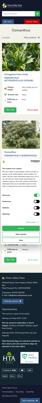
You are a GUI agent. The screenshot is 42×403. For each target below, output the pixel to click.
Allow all (21, 228)
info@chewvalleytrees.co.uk (20, 295)
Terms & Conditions (8, 392)
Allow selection (21, 234)
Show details (31, 222)
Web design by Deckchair (9, 396)
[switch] (37, 201)
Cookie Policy (30, 392)
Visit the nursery (11, 301)
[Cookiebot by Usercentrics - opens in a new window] (31, 161)
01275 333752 (18, 292)
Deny (21, 240)
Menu (9, 22)
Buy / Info (10, 109)
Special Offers (32, 22)
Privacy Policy (20, 392)
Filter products (30, 37)
